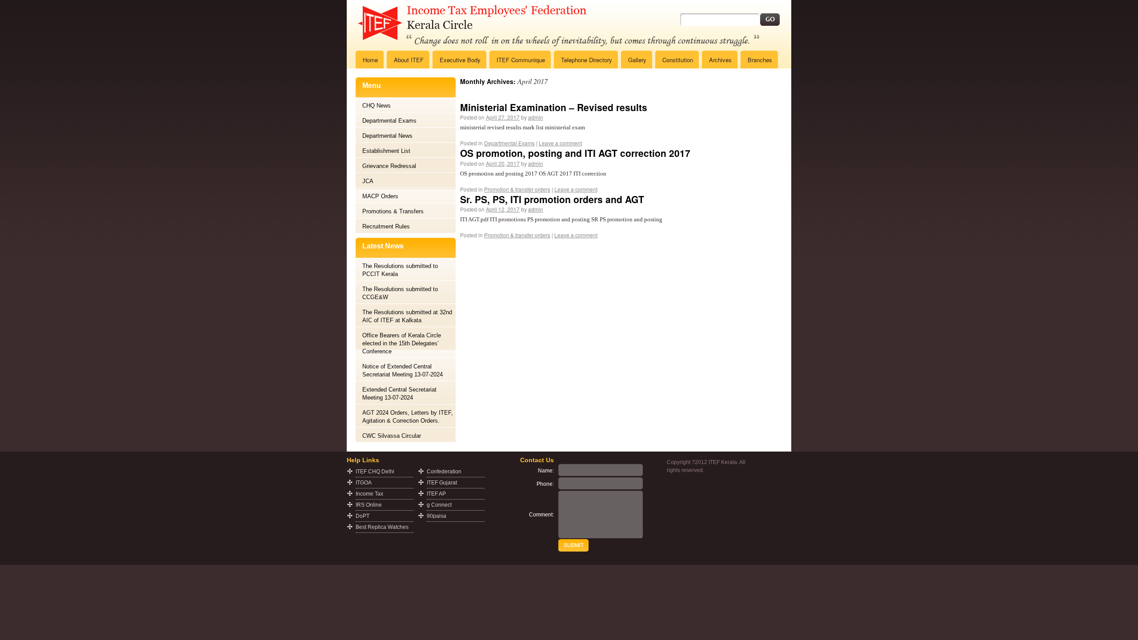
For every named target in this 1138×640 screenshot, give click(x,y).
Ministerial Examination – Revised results (553, 107)
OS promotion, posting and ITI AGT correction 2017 (575, 153)
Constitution (677, 60)
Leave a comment (560, 143)
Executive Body (460, 60)
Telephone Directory (586, 60)
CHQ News (376, 105)
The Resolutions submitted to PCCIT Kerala (400, 270)
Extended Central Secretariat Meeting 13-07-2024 (399, 393)
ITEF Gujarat (442, 483)
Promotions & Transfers (393, 211)
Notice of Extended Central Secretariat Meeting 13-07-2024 (402, 370)
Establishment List (386, 151)
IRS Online (369, 505)
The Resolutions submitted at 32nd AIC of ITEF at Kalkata (407, 316)
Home (370, 60)
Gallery (637, 60)
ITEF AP (436, 494)
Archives (720, 60)
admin (535, 117)
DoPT (362, 516)
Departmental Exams (389, 120)
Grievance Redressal (389, 166)
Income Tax (369, 494)
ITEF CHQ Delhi (375, 471)
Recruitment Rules (386, 226)
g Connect (439, 505)
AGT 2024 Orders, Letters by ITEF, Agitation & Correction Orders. (407, 416)
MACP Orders (380, 196)
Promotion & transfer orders (517, 189)
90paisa (436, 516)
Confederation (444, 471)
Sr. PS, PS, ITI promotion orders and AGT (552, 199)
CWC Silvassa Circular (391, 435)
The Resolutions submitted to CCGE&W (400, 293)
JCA (367, 181)
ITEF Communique (521, 60)
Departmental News (387, 135)
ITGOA (364, 483)
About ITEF (409, 60)
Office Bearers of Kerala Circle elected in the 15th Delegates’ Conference (401, 343)
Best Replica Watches (382, 527)
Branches (760, 60)
